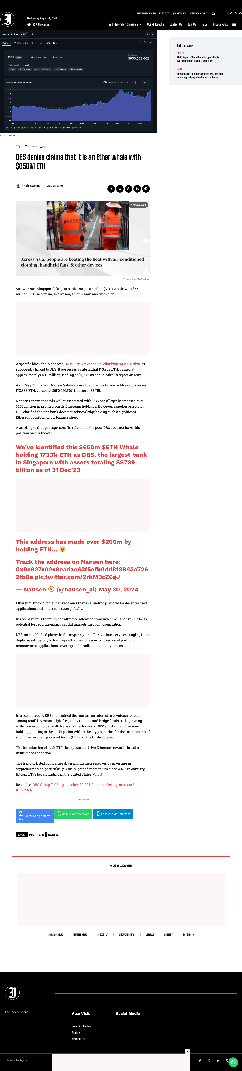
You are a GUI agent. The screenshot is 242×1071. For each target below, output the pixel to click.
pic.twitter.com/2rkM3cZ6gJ (77, 577)
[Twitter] (236, 13)
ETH (41, 834)
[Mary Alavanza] (19, 185)
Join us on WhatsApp (75, 814)
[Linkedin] (137, 189)
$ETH (110, 447)
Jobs (179, 68)
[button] (213, 13)
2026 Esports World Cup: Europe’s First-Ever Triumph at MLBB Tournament (198, 59)
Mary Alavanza (33, 185)
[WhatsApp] (128, 189)
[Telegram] (146, 189)
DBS (31, 834)
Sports (180, 52)
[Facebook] (227, 13)
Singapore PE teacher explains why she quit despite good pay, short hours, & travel (200, 75)
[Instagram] (231, 13)
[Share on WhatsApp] (233, 1062)
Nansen (53, 834)
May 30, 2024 (119, 589)
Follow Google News (37, 816)
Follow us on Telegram (115, 814)
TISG (98, 774)
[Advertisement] (83, 328)
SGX (18, 146)
